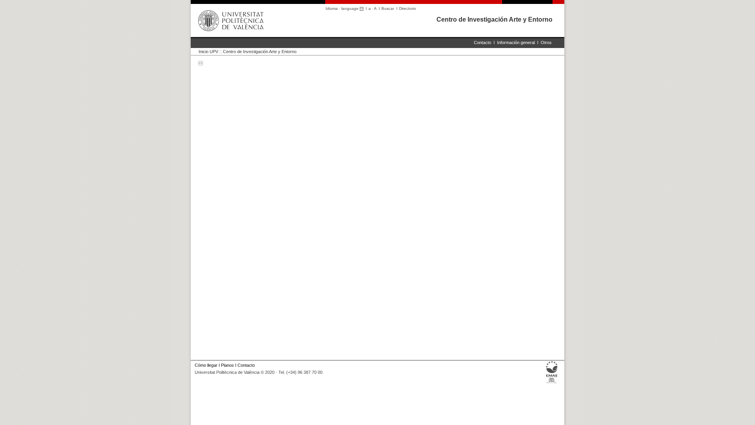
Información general (516, 42)
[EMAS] (551, 383)
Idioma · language (343, 8)
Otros (546, 42)
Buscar (387, 8)
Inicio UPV (208, 51)
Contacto (482, 42)
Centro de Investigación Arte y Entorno (494, 19)
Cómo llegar (206, 365)
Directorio (407, 8)
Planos (227, 365)
